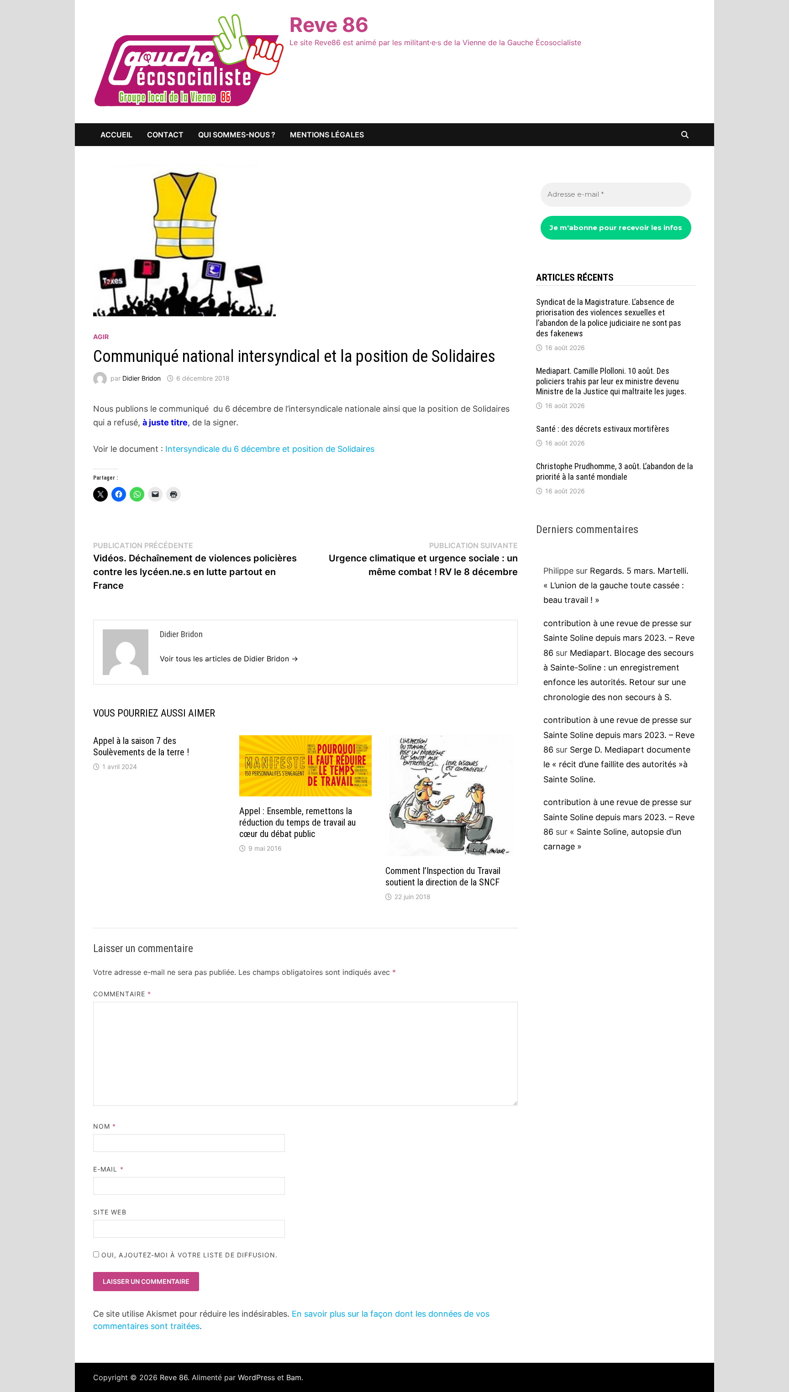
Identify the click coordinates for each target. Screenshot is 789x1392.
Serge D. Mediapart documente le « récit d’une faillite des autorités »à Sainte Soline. (616, 764)
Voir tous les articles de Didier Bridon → (229, 658)
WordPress (256, 1377)
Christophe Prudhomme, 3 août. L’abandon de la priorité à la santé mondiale (614, 471)
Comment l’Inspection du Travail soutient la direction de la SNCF (442, 876)
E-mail (108, 1169)
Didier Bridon (141, 378)
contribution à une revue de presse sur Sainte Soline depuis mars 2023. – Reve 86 (618, 638)
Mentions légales (327, 134)
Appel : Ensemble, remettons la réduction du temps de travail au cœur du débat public (297, 822)
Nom (104, 1126)
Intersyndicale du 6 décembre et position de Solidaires (269, 449)
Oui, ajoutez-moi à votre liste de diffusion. (188, 1255)
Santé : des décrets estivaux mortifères (602, 429)
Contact (165, 134)
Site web (109, 1212)
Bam (293, 1377)
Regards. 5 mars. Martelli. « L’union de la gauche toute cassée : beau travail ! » (616, 585)
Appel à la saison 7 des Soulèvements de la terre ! (142, 746)
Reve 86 (328, 24)
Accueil (116, 134)
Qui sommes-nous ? (236, 134)
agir (101, 336)
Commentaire (122, 994)
